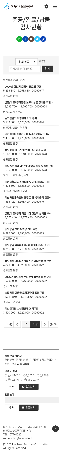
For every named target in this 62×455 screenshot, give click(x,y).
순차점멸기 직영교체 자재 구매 (21, 118)
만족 (32, 375)
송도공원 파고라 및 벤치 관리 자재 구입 (25, 150)
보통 (46, 375)
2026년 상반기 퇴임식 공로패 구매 (23, 86)
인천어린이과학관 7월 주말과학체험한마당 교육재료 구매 (29, 134)
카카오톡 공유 (31, 39)
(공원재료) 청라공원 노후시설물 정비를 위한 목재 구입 (29, 102)
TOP (55, 428)
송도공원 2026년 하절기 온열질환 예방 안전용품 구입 (29, 261)
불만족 (15, 379)
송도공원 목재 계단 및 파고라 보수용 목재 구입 (29, 165)
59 (55, 324)
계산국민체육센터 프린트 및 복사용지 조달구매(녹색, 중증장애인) (29, 197)
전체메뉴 (55, 6)
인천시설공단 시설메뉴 (46, 6)
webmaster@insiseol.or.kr (18, 438)
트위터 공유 (37, 39)
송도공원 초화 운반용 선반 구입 (21, 229)
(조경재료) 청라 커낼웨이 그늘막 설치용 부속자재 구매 (29, 213)
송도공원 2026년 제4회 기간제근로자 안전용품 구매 (29, 245)
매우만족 (16, 375)
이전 (17, 324)
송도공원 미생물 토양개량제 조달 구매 (24, 292)
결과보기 (30, 386)
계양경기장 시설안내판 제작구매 (22, 308)
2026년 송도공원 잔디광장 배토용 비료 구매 (28, 277)
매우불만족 (34, 379)
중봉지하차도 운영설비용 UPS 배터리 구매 (27, 181)
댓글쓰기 (9, 394)
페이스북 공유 (25, 39)
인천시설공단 (18, 6)
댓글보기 (30, 407)
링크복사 (43, 39)
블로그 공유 (19, 39)
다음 (44, 324)
